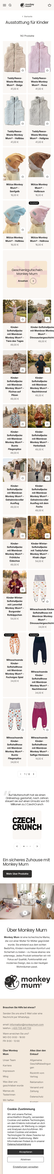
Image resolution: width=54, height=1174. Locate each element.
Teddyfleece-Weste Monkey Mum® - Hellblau (14, 135)
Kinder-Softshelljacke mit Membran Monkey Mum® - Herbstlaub (39, 438)
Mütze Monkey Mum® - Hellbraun (39, 188)
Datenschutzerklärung (19, 1144)
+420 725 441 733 (21, 1028)
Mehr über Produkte (17, 873)
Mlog (5, 1076)
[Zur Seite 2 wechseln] (33, 774)
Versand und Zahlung (36, 1089)
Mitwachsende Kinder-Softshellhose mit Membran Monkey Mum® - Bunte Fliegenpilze (14, 748)
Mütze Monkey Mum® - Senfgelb (14, 188)
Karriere (7, 1065)
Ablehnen (26, 1159)
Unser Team (9, 1060)
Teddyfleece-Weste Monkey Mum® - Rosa (39, 82)
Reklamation (36, 1082)
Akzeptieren (25, 1151)
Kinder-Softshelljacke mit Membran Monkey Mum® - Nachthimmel (39, 384)
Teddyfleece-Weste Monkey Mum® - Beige (14, 82)
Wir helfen (8, 1100)
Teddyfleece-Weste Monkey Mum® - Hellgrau (39, 135)
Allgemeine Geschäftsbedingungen (40, 1064)
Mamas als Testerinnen (9, 1092)
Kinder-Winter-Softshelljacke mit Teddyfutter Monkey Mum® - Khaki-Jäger (39, 550)
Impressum (9, 1070)
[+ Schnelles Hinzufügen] (22, 70)
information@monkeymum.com (27, 1024)
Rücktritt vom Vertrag (37, 1074)
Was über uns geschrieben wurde (13, 1083)
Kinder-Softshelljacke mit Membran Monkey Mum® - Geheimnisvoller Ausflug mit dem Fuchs (39, 496)
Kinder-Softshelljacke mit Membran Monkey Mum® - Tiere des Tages (14, 334)
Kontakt (34, 1101)
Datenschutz (36, 1096)
